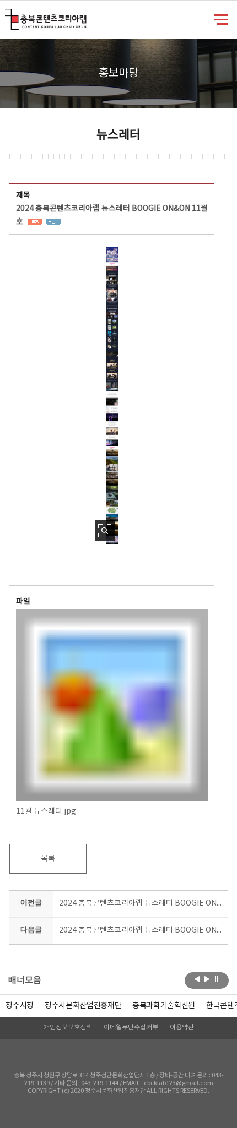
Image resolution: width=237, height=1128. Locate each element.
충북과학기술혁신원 (163, 1005)
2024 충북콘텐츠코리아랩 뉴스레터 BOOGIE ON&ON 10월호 (141, 903)
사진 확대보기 (105, 530)
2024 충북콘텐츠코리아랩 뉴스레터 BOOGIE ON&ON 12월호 (141, 930)
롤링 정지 (217, 979)
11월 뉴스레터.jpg (46, 811)
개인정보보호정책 (68, 1027)
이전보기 (197, 979)
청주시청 (20, 1005)
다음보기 (207, 979)
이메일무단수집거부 (131, 1027)
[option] (19, 1006)
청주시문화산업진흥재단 (83, 1005)
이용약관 (182, 1027)
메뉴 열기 (221, 19)
